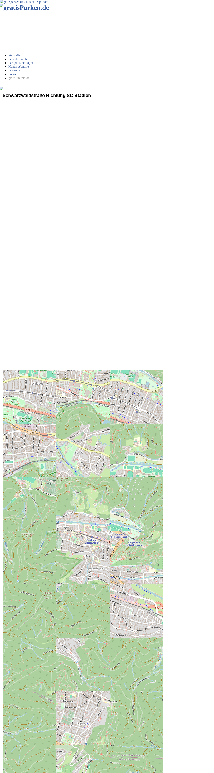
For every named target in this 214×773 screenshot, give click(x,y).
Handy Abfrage (18, 66)
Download (15, 70)
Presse (12, 74)
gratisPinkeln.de (18, 78)
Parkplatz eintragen (21, 63)
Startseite (14, 55)
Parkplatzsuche (18, 59)
